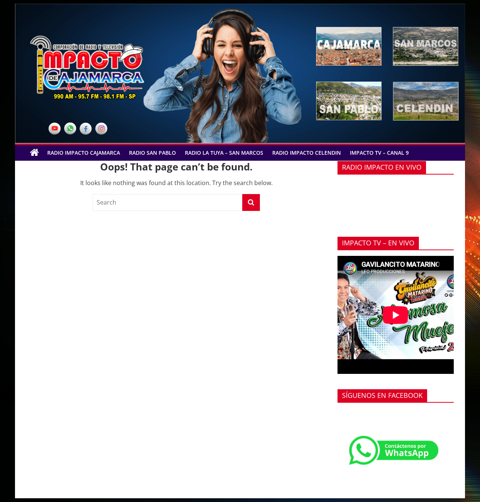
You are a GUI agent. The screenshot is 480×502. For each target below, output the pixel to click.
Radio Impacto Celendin (306, 152)
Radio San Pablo (152, 152)
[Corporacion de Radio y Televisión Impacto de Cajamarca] (34, 153)
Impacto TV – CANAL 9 (379, 152)
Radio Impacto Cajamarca (83, 152)
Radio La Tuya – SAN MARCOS (224, 152)
